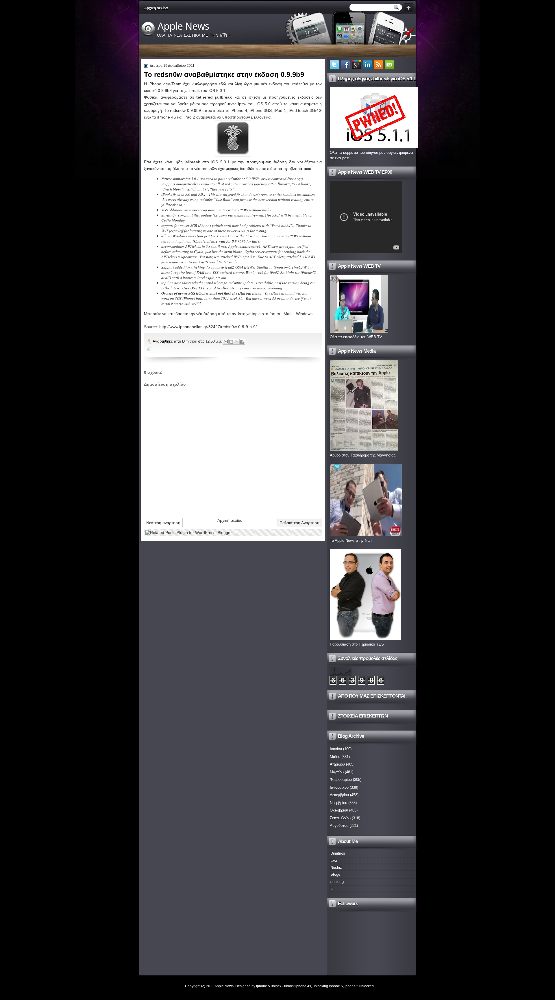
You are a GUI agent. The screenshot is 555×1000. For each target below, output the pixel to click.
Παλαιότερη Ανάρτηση (299, 522)
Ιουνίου (336, 749)
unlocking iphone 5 (328, 986)
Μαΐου (335, 757)
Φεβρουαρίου (341, 779)
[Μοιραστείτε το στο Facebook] (242, 342)
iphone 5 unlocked (359, 986)
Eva (333, 860)
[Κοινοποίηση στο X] (237, 342)
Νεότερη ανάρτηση (163, 522)
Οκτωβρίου (339, 810)
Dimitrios (190, 341)
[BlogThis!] (231, 342)
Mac (287, 313)
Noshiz (336, 867)
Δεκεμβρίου (339, 795)
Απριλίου (337, 764)
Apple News (183, 26)
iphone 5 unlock (268, 986)
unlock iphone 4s (297, 986)
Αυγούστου (339, 825)
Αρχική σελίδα (156, 8)
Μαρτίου (337, 772)
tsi (332, 888)
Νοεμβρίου (338, 803)
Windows (304, 313)
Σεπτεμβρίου (340, 818)
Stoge (335, 874)
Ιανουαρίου (339, 787)
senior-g (337, 881)
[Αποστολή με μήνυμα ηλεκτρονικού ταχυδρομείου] (226, 342)
